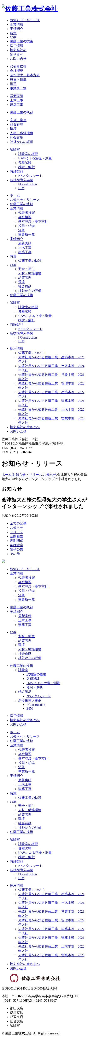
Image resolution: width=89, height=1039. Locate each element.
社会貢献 (16, 137)
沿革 (13, 84)
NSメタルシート (30, 175)
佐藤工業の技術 (21, 41)
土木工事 (16, 100)
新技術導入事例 (21, 180)
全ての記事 (18, 523)
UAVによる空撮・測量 (35, 158)
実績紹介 (16, 29)
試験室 (15, 149)
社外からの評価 (21, 142)
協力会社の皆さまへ (25, 427)
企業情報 (16, 24)
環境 (13, 129)
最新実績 (16, 96)
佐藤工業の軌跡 (21, 112)
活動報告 (16, 536)
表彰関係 (16, 540)
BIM (21, 188)
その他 (15, 554)
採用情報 (16, 45)
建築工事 (16, 104)
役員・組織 (18, 79)
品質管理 (16, 124)
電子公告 (16, 549)
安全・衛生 (18, 120)
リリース (16, 532)
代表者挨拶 (18, 66)
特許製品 (16, 171)
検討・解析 (26, 167)
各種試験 (24, 162)
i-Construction (27, 184)
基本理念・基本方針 (25, 75)
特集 (13, 33)
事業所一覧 (18, 88)
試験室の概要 (28, 154)
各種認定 (16, 545)
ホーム (15, 195)
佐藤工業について (31, 353)
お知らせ (49, 474)
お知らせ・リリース (25, 20)
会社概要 (16, 71)
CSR (13, 37)
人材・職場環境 (21, 133)
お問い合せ (18, 58)
